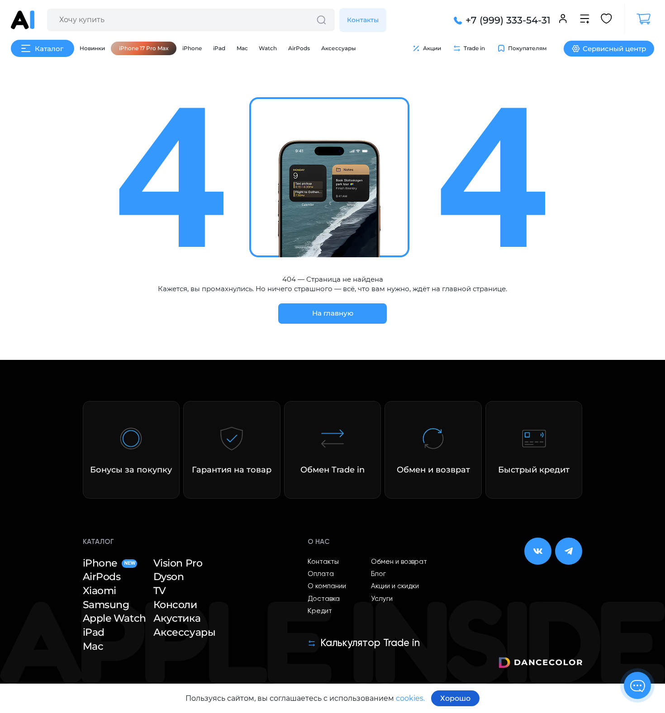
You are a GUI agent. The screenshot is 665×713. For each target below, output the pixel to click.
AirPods (299, 48)
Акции (432, 48)
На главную (332, 313)
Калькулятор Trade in (370, 643)
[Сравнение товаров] (585, 20)
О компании (327, 586)
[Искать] (321, 19)
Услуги (382, 598)
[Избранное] (606, 20)
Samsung (106, 605)
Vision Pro (178, 563)
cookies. (410, 698)
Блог (378, 574)
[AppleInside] (22, 19)
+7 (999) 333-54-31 (508, 20)
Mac (242, 48)
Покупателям (527, 48)
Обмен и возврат (399, 561)
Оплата (321, 574)
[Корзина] (639, 19)
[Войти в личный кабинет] (563, 20)
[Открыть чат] (637, 685)
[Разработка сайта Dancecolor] (540, 664)
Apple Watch (114, 618)
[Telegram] (568, 551)
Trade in (474, 48)
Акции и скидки (395, 586)
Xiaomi (99, 591)
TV (159, 591)
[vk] (537, 551)
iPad (219, 48)
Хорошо (455, 698)
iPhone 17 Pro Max (144, 48)
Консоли (175, 605)
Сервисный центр (614, 48)
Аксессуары (338, 48)
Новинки (92, 48)
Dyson (168, 577)
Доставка (324, 598)
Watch (268, 48)
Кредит (320, 611)
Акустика (176, 618)
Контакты (363, 20)
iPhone (192, 48)
